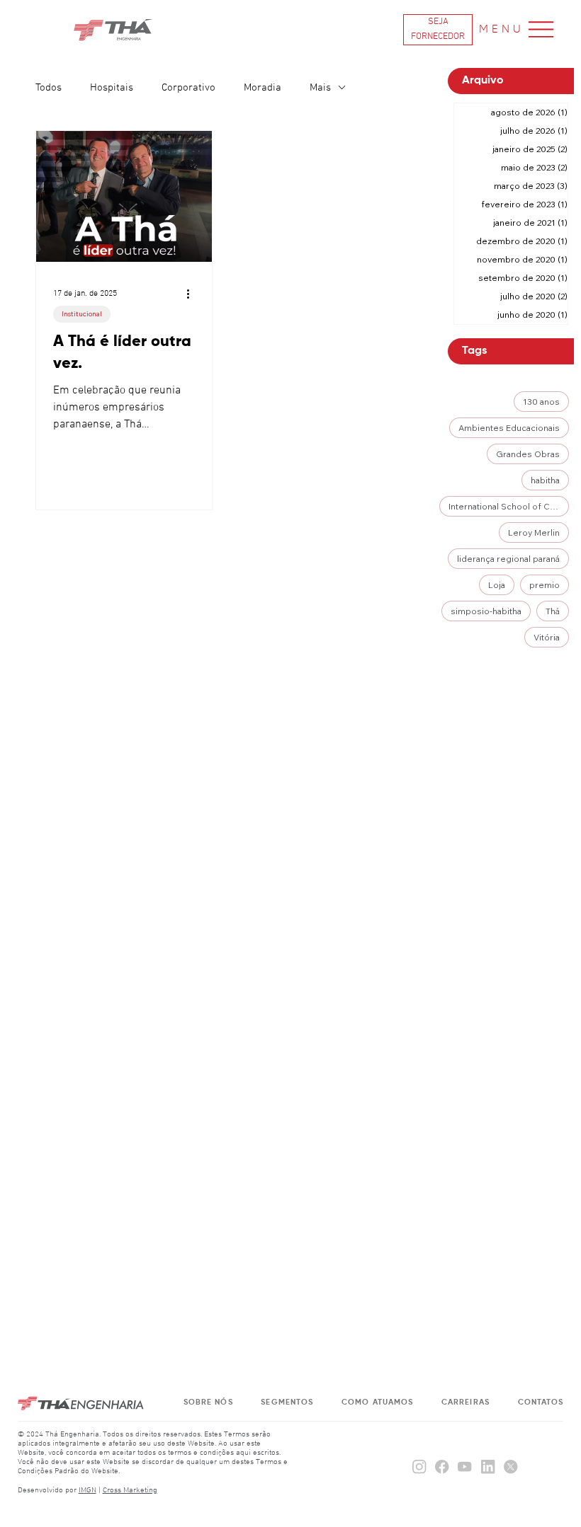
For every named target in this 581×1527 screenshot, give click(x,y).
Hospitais (111, 87)
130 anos (541, 401)
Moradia (262, 87)
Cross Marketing (130, 1490)
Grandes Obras (528, 454)
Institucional (82, 313)
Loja (496, 585)
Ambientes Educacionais (509, 427)
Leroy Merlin (534, 532)
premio (544, 585)
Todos (48, 87)
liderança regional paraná (508, 558)
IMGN (87, 1490)
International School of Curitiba (509, 506)
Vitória (547, 637)
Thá (553, 611)
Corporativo (188, 87)
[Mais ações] (192, 293)
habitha (545, 480)
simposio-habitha (486, 611)
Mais (320, 87)
